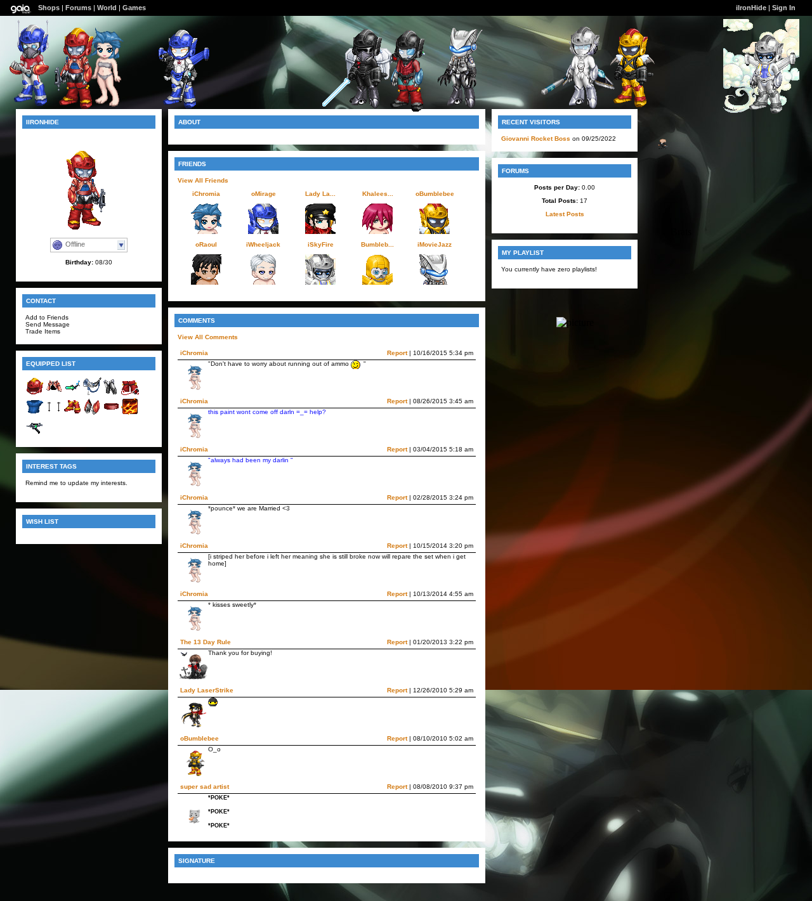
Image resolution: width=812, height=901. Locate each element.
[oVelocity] (577, 105)
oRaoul (206, 244)
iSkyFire (321, 244)
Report (397, 352)
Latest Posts (565, 214)
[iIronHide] (71, 106)
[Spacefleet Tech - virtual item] (34, 434)
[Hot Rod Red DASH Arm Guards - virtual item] (92, 413)
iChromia (206, 193)
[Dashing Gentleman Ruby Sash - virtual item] (111, 413)
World (107, 7)
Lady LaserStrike (206, 690)
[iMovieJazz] (455, 105)
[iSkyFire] (761, 110)
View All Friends (203, 180)
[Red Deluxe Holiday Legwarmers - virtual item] (130, 393)
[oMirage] (175, 105)
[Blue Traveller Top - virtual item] (34, 413)
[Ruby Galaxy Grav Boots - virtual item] (72, 413)
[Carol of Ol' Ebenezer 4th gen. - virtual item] (92, 393)
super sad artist (204, 786)
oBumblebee (435, 193)
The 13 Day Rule (205, 641)
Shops (49, 7)
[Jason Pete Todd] (661, 146)
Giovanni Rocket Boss (535, 138)
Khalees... (377, 193)
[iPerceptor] (402, 108)
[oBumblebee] (625, 104)
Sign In (784, 7)
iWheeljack (263, 244)
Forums (78, 7)
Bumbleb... (377, 244)
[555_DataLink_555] (360, 105)
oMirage (263, 193)
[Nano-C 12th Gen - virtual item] (72, 393)
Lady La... (320, 193)
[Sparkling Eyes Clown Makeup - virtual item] (53, 413)
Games (134, 7)
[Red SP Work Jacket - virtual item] (53, 393)
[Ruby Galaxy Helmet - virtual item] (34, 393)
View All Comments (208, 337)
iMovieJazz (434, 244)
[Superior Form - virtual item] (130, 413)
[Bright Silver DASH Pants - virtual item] (111, 393)
